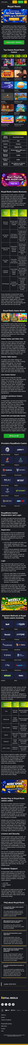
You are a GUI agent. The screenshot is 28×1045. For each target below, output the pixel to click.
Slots (22, 56)
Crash (16, 56)
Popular (3, 56)
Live (10, 56)
